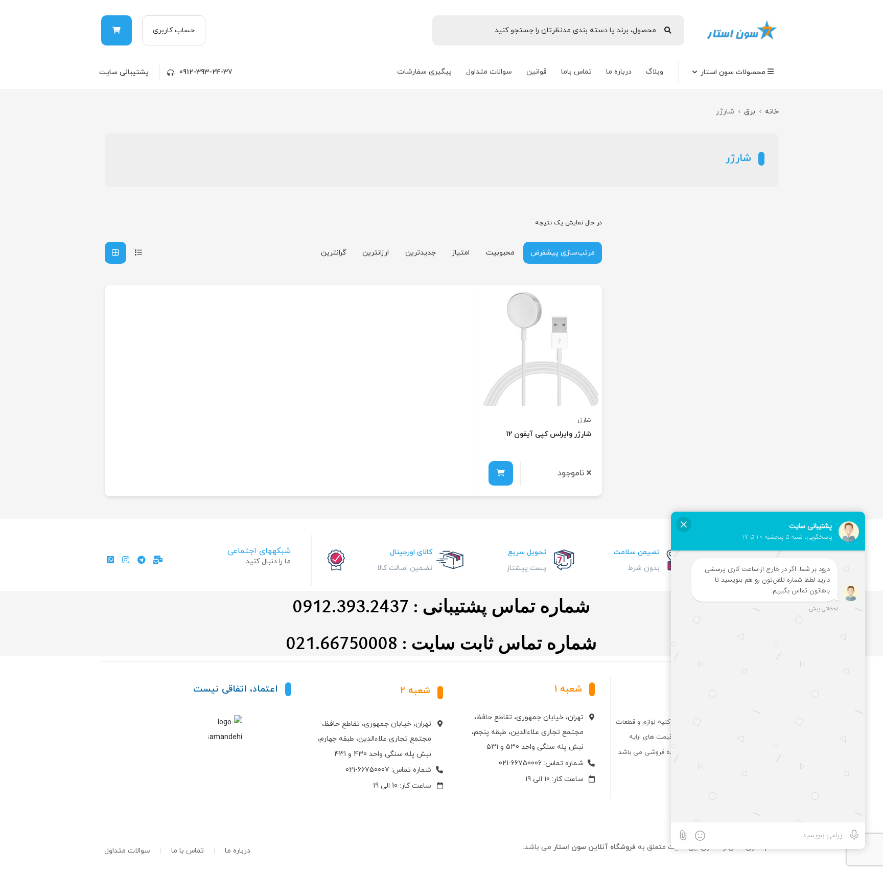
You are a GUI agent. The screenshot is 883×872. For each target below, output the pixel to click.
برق (749, 112)
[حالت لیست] (138, 253)
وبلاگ (654, 72)
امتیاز (461, 253)
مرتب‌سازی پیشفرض (562, 253)
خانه (772, 112)
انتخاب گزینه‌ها (501, 473)
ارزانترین (375, 253)
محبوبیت (500, 253)
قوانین (536, 72)
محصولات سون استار (734, 72)
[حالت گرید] (115, 253)
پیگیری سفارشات (424, 72)
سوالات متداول (489, 72)
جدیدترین (420, 253)
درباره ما (619, 72)
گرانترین (333, 253)
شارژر (584, 420)
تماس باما (576, 72)
